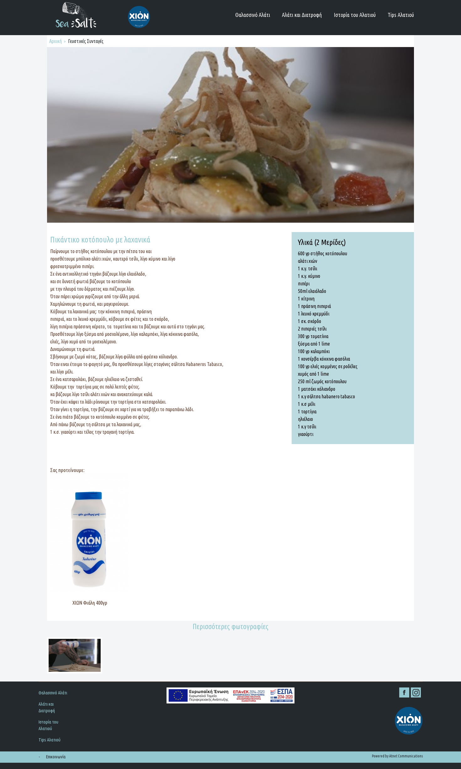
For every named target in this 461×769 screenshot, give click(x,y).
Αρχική (55, 41)
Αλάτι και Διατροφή (302, 15)
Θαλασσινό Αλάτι (252, 15)
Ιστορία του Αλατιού (355, 15)
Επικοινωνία (56, 756)
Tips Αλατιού (401, 15)
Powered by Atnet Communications (397, 756)
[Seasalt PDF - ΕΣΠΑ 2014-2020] (230, 695)
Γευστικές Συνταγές (85, 41)
